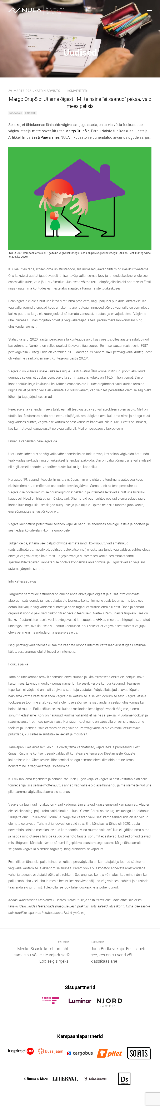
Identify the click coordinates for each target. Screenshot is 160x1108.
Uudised (80, 52)
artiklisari (30, 112)
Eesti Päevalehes (45, 137)
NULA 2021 (15, 112)
